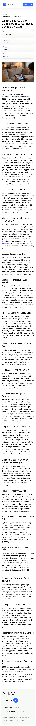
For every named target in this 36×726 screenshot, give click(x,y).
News (7, 14)
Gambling (13, 14)
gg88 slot (5, 243)
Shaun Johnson (7, 34)
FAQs (23, 707)
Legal (22, 720)
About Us (6, 720)
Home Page (8, 707)
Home (3, 14)
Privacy (12, 720)
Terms (17, 720)
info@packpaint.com (11, 711)
